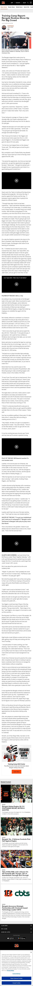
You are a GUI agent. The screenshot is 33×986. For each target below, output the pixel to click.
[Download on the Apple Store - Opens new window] (11, 938)
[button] (16, 181)
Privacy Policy (10, 970)
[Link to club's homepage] (3, 2)
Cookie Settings (16, 973)
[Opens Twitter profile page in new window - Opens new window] (8, 29)
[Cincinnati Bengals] (16, 946)
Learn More (16, 771)
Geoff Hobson (11, 25)
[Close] (31, 952)
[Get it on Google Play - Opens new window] (22, 939)
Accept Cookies (16, 983)
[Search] (28, 3)
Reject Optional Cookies (16, 978)
